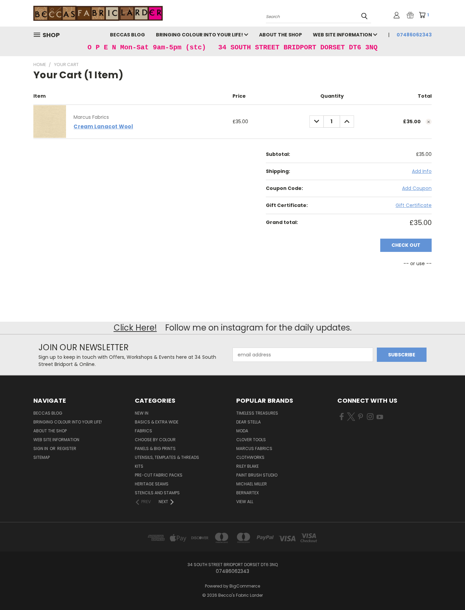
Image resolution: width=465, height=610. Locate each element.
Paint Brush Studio (256, 475)
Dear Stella (248, 422)
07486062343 (414, 34)
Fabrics (143, 431)
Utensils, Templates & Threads (167, 457)
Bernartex (247, 493)
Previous (447, 588)
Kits (139, 466)
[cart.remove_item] (429, 122)
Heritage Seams (152, 484)
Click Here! (135, 327)
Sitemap (41, 457)
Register (66, 448)
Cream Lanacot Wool (103, 126)
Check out (405, 245)
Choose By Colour (155, 440)
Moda (242, 431)
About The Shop (280, 34)
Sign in (41, 448)
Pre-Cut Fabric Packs (158, 475)
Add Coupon (417, 188)
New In (141, 413)
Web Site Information (343, 34)
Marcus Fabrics (254, 448)
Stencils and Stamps (157, 493)
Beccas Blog (127, 34)
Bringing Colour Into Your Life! (200, 34)
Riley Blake (247, 466)
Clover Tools (251, 440)
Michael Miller (251, 484)
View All (244, 501)
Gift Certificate (414, 205)
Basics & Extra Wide (156, 422)
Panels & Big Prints (155, 448)
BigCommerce (244, 586)
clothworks (250, 457)
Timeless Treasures (257, 413)
